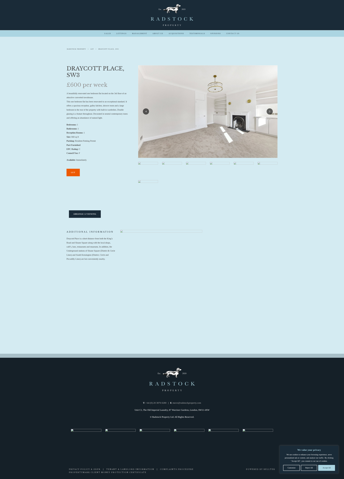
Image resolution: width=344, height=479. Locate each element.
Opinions (215, 33)
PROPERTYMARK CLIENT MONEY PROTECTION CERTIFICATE (107, 472)
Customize (291, 468)
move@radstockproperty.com (187, 403)
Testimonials (197, 33)
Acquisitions (176, 33)
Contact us (233, 33)
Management (139, 33)
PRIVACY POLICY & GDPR (85, 469)
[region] (309, 459)
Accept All (327, 468)
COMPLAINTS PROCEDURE (177, 469)
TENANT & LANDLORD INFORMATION (130, 469)
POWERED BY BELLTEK (260, 469)
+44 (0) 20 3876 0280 (156, 403)
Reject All (309, 468)
